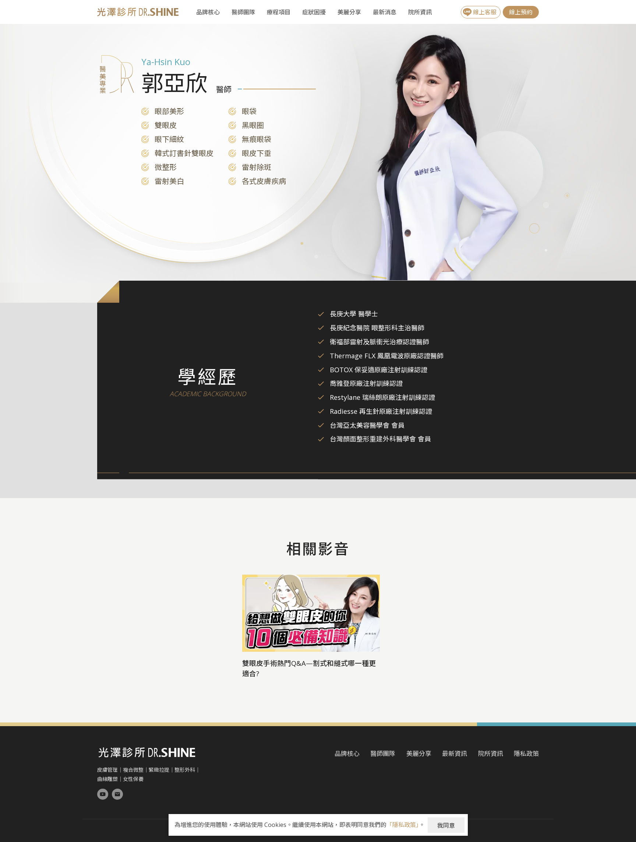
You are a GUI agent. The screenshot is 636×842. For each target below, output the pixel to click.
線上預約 (521, 12)
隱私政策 (526, 753)
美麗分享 (349, 12)
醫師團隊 (243, 12)
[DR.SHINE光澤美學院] (102, 794)
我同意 (446, 825)
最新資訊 (454, 753)
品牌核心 (208, 12)
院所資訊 (420, 12)
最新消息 (384, 12)
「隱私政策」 (402, 825)
